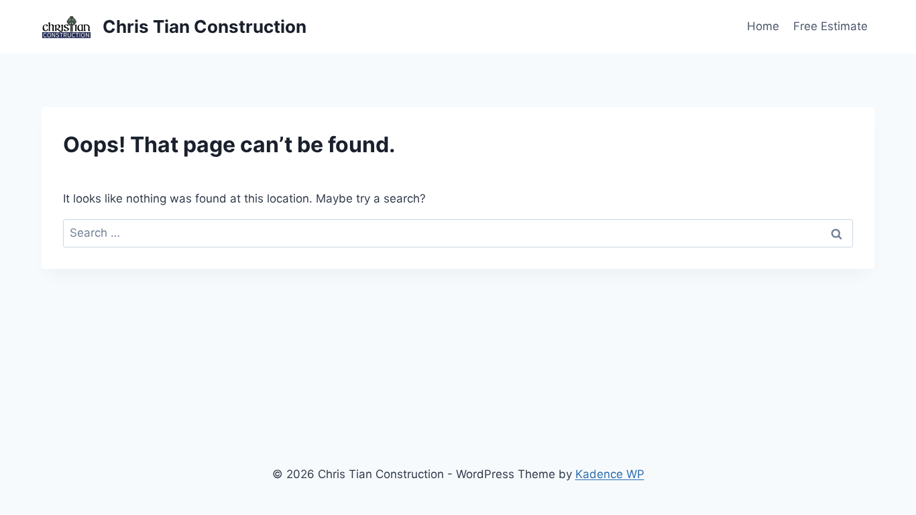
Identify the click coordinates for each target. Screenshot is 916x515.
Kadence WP (609, 474)
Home (763, 26)
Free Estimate (830, 26)
